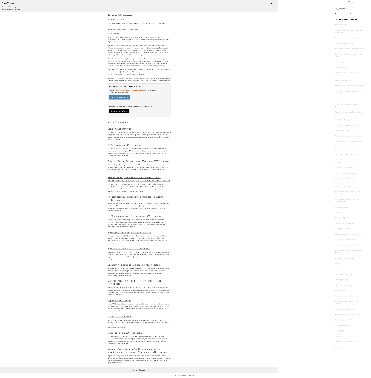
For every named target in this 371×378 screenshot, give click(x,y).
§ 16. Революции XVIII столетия (125, 144)
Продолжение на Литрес (119, 111)
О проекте (134, 370)
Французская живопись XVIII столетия (129, 248)
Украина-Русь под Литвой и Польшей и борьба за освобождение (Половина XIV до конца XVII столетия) (137, 350)
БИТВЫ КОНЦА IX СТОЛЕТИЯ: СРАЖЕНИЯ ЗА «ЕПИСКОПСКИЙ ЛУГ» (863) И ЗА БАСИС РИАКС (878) (139, 179)
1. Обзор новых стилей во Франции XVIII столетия (135, 216)
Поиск (351, 2)
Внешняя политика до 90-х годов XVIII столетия (134, 264)
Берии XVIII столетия (119, 128)
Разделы (142, 370)
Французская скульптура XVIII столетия (129, 232)
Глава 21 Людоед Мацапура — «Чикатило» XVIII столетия (139, 161)
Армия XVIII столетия (119, 316)
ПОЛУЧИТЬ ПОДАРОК (119, 97)
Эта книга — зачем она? (343, 14)
